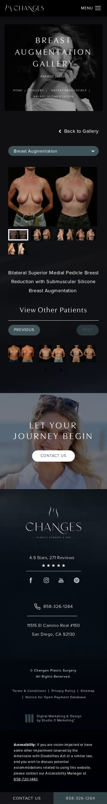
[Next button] (61, 370)
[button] (98, 8)
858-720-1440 (26, 779)
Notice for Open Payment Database (56, 697)
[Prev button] (45, 370)
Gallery (37, 90)
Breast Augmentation (53, 96)
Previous (24, 330)
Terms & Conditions (29, 690)
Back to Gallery (81, 131)
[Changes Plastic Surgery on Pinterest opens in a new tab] (76, 580)
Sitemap (88, 690)
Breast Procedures (69, 90)
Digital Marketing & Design (59, 718)
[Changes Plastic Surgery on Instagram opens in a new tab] (46, 580)
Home (17, 90)
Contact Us (53, 456)
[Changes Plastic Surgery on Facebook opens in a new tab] (31, 580)
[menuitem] (31, 580)
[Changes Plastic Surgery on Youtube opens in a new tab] (61, 580)
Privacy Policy (63, 690)
